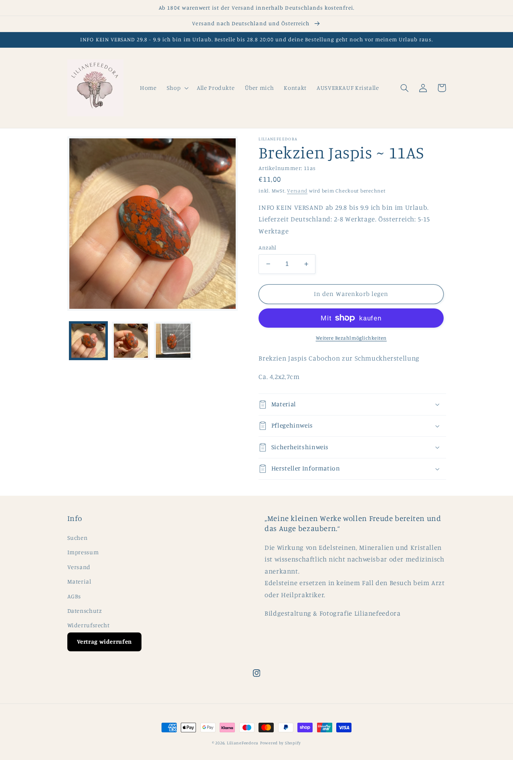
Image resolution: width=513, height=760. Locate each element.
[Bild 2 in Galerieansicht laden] (131, 341)
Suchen (77, 537)
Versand (297, 191)
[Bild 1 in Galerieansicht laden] (88, 341)
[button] (177, 88)
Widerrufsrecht (88, 625)
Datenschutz (84, 610)
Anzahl (268, 247)
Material (79, 581)
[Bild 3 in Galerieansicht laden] (173, 341)
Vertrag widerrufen (104, 641)
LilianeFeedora (243, 742)
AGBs (74, 596)
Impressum (83, 552)
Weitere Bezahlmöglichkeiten (351, 338)
